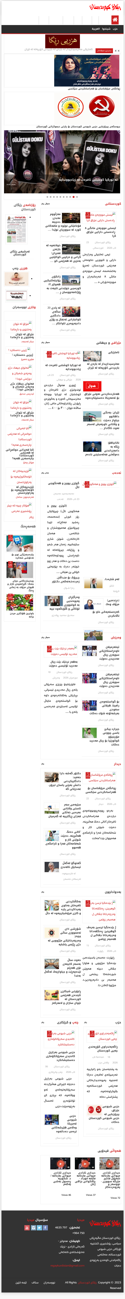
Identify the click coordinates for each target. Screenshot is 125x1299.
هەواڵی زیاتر (45, 203)
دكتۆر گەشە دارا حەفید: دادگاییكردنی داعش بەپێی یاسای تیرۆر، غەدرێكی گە (65, 781)
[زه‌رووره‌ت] (17, 296)
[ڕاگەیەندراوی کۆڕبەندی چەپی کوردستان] (102, 1036)
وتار (95, 20)
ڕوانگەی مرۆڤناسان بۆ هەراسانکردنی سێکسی (100, 790)
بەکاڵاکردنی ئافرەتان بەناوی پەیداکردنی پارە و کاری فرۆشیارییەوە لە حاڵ (63, 907)
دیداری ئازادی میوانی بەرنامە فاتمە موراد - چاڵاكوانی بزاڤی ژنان (85, 1178)
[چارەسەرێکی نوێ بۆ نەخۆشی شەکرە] (20, 544)
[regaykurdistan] (105, 7)
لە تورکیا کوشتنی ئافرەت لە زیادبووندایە (88, 179)
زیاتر (43, 764)
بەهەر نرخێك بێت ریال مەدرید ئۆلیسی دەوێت (63, 664)
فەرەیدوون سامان (25, 497)
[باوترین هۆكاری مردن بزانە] (20, 602)
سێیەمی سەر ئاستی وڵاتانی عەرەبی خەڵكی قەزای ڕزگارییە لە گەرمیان (64, 810)
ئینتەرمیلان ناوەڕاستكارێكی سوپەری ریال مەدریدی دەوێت (109, 653)
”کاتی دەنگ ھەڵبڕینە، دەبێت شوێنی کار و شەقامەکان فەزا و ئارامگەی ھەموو (63, 840)
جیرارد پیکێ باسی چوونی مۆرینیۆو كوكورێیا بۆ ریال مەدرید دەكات (104, 737)
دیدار (78, 20)
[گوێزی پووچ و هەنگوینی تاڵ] (99, 484)
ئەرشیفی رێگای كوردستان (20, 253)
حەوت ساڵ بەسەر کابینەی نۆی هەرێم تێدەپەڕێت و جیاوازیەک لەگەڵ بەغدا (62, 968)
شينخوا (106, 29)
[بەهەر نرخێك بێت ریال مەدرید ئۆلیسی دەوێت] (61, 651)
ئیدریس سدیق (27, 394)
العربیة (96, 29)
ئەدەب (87, 20)
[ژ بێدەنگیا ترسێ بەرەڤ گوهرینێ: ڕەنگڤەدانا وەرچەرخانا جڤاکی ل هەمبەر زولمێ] (99, 911)
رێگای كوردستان (103, 242)
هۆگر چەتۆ (28, 462)
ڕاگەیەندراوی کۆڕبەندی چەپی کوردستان (103, 1049)
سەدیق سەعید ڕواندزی (63, 615)
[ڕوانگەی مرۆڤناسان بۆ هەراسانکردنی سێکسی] (49, 70)
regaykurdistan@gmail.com (67, 1265)
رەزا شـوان (69, 588)
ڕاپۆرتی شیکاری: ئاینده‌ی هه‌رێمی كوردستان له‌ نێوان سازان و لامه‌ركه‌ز (66, 997)
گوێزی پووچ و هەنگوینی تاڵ (63, 485)
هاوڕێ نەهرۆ (27, 359)
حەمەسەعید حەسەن (63, 493)
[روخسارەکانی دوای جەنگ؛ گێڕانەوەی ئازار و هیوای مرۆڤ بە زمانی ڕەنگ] (20, 570)
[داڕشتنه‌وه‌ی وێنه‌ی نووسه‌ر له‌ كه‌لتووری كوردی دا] (16, 279)
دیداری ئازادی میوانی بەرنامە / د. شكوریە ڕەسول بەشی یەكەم (61, 1178)
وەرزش (68, 20)
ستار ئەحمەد (27, 341)
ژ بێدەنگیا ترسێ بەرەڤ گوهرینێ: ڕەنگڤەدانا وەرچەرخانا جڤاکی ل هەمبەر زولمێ (101, 933)
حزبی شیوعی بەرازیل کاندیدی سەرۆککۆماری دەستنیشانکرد (60, 1056)
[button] (77, 197)
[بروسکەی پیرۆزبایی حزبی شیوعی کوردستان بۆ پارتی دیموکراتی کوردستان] (49, 108)
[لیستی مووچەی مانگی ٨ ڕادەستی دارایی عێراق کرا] (99, 217)
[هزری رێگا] (62, 41)
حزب (115, 29)
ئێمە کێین (21, 1282)
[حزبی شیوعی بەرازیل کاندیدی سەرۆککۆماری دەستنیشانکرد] (59, 1039)
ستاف (35, 1282)
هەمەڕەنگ (31, 20)
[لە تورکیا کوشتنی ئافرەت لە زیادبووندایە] (62, 161)
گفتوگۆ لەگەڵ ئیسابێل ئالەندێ (71, 865)
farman (100, 1057)
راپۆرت (44, 20)
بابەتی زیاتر (45, 473)
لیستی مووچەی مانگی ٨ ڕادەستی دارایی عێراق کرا (100, 232)
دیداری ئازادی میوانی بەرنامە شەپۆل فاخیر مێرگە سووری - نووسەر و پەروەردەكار (110, 1180)
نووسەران (56, 20)
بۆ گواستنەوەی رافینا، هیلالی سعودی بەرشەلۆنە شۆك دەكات (104, 707)
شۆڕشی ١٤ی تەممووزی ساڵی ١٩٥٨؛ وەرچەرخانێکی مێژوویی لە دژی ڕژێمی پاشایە (64, 936)
